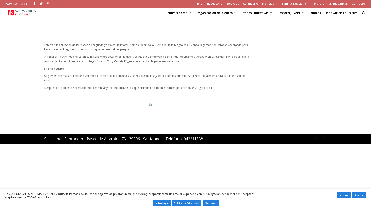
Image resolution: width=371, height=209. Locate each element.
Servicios (232, 3)
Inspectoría (214, 3)
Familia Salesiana (294, 3)
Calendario (250, 3)
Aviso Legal (161, 203)
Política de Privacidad (186, 203)
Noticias (268, 3)
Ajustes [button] (344, 195)
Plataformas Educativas (331, 3)
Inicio (198, 3)
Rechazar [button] (211, 203)
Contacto (358, 3)
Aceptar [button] (359, 195)
